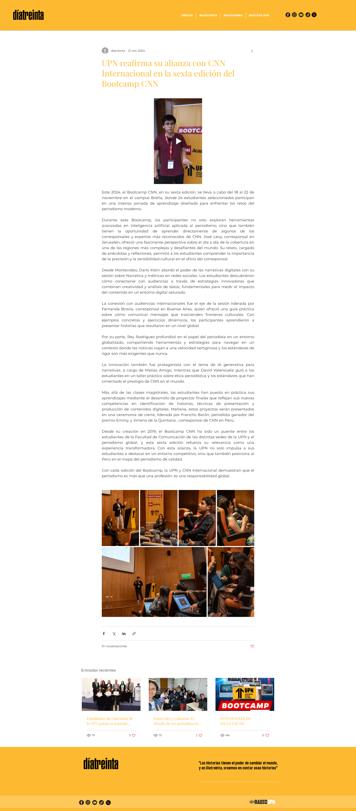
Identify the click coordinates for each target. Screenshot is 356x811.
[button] (233, 15)
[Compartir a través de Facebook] (104, 633)
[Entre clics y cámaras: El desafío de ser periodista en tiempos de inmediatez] (178, 694)
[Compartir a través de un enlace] (134, 633)
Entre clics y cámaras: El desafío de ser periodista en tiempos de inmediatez (176, 721)
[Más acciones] (251, 50)
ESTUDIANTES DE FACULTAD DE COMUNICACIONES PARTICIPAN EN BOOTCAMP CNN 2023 (244, 721)
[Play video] (178, 141)
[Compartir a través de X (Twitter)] (114, 633)
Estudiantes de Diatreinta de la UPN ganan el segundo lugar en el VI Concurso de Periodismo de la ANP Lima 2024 (110, 721)
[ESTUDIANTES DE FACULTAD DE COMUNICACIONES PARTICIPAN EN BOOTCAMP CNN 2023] (244, 694)
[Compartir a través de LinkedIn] (124, 633)
